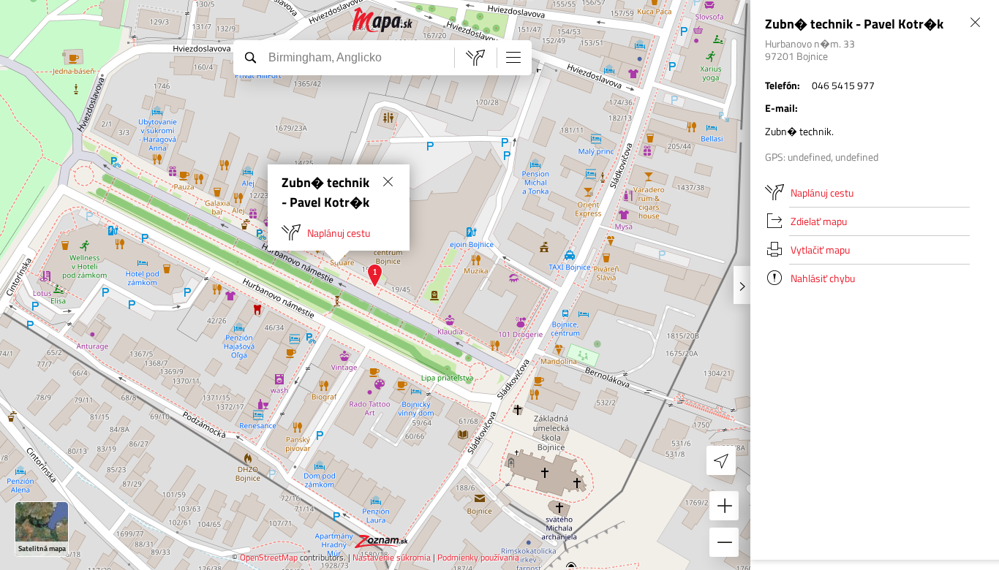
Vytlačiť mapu (820, 249)
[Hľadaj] (250, 57)
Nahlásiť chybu (823, 278)
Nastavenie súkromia (392, 557)
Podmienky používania (478, 557)
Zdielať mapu (819, 221)
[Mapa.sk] (383, 20)
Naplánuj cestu (338, 232)
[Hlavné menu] (513, 57)
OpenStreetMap (269, 557)
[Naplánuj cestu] (475, 57)
